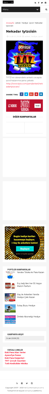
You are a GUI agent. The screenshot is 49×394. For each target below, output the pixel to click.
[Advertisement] (22, 157)
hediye (25, 23)
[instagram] (45, 3)
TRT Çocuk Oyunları (15, 361)
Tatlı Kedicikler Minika (16, 363)
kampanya (28, 391)
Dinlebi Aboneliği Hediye (28, 316)
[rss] (35, 3)
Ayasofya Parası (13, 355)
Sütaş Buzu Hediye (26, 305)
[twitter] (42, 3)
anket (18, 23)
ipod (31, 23)
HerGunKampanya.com (33, 388)
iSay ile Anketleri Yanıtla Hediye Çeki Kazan (28, 295)
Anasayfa (10, 23)
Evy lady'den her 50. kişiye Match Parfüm (29, 284)
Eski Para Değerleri (14, 358)
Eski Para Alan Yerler (15, 352)
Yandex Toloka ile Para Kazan (30, 272)
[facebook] (38, 3)
